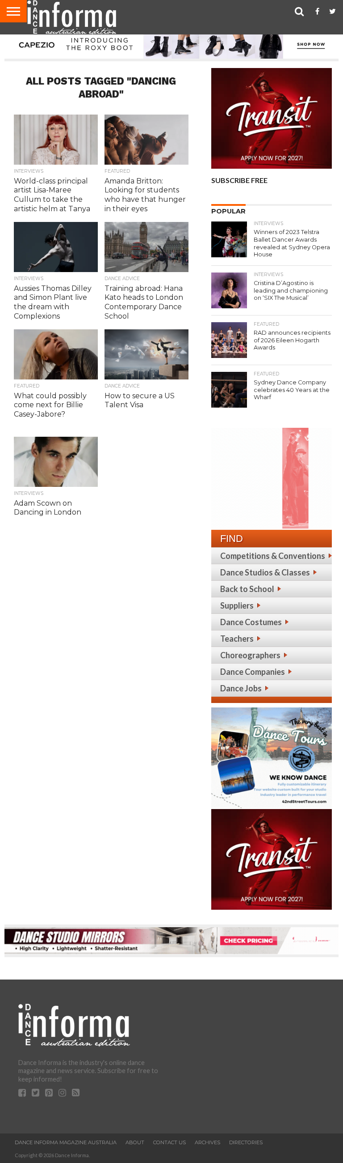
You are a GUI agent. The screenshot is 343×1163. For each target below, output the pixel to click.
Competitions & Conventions (272, 556)
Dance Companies (252, 672)
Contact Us (169, 1142)
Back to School (247, 589)
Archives (207, 1142)
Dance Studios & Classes (265, 572)
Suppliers (237, 605)
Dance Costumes (251, 622)
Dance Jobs (241, 688)
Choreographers (250, 655)
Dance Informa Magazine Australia (66, 1142)
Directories (246, 1142)
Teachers (237, 638)
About (134, 1142)
